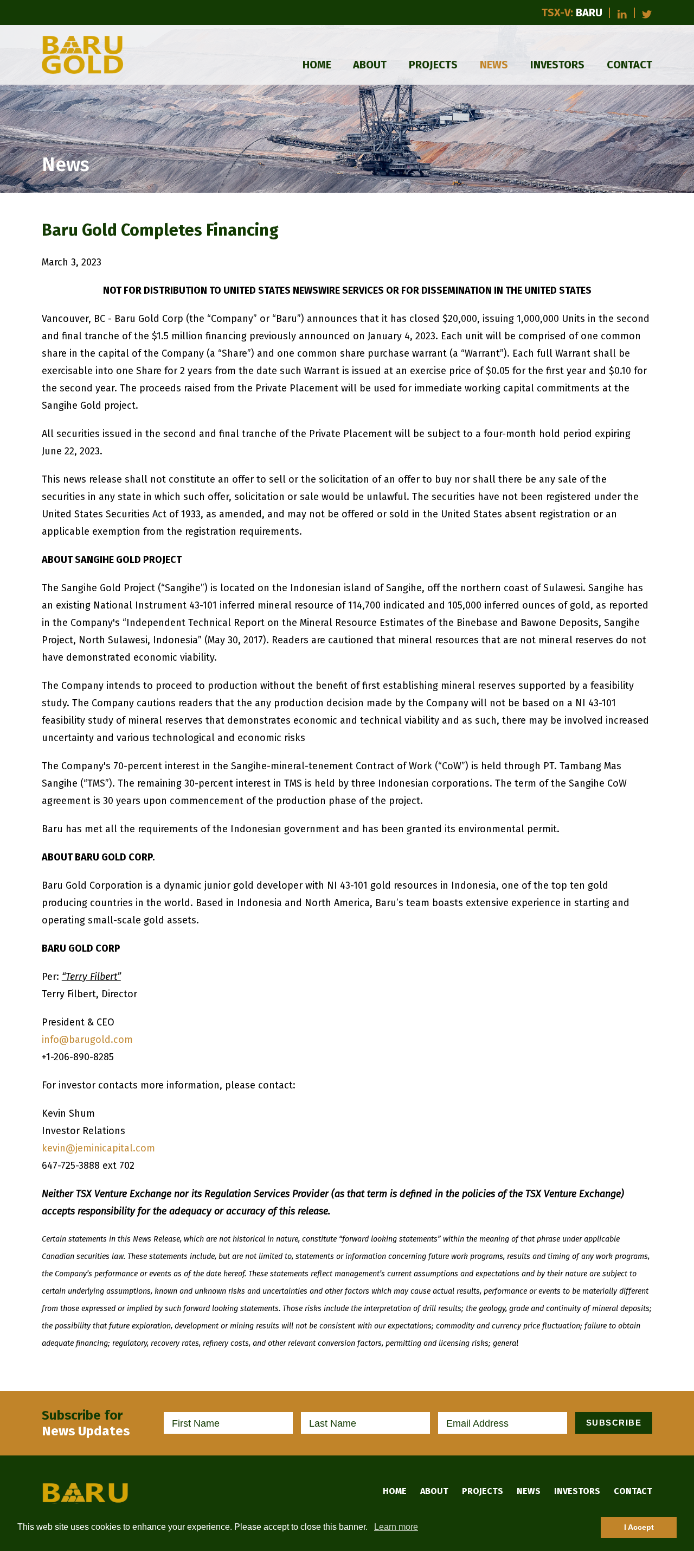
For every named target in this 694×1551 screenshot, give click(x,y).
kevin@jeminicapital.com (98, 1148)
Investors (557, 64)
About (370, 64)
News (494, 64)
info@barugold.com (87, 1040)
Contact (629, 64)
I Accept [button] (639, 1527)
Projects (433, 64)
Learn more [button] (396, 1526)
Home (317, 64)
